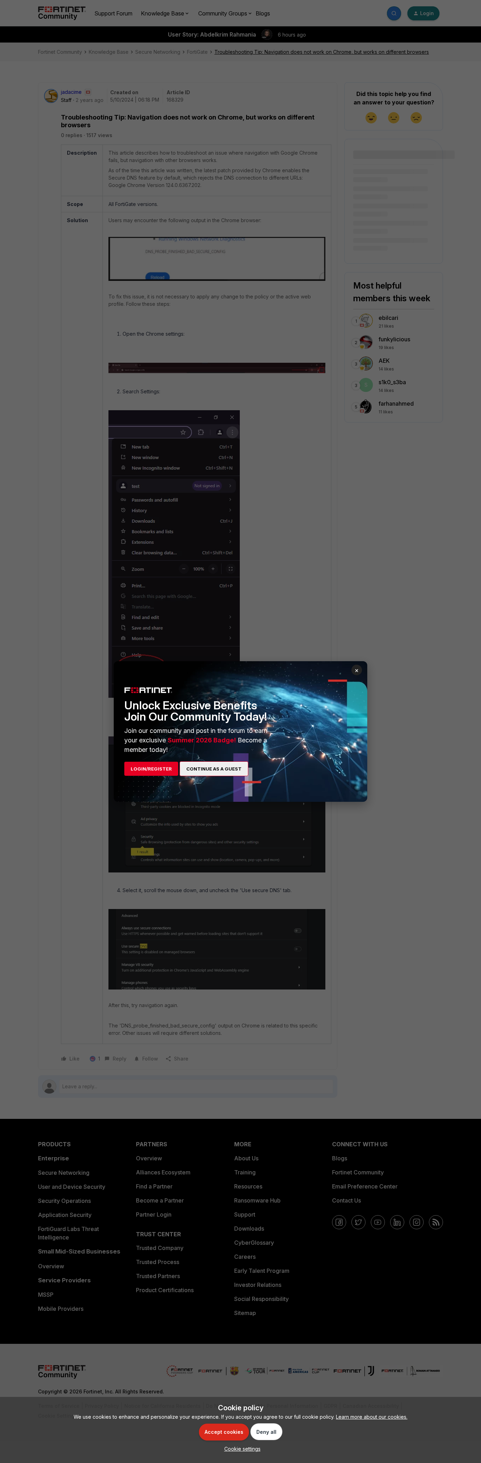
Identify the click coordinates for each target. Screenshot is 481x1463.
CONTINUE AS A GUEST (214, 769)
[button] (241, 1449)
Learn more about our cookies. (371, 1417)
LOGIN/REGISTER (151, 769)
